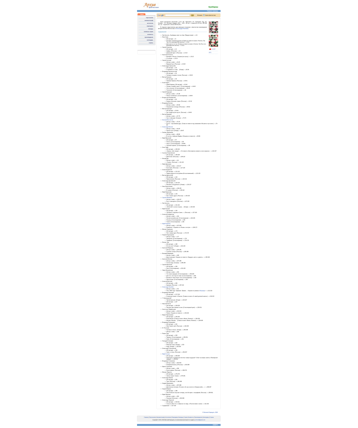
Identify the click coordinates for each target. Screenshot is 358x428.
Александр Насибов (167, 287)
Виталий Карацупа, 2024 (211, 412)
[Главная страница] (151, 8)
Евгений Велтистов (167, 120)
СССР (213, 49)
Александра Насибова (182, 28)
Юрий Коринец (166, 223)
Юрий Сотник (166, 354)
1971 (210, 52)
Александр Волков (167, 127)
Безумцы (202, 290)
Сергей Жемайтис (167, 197)
